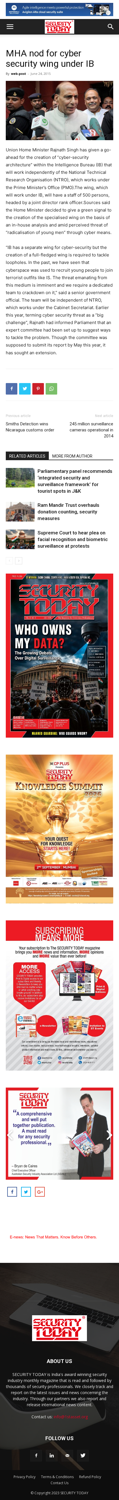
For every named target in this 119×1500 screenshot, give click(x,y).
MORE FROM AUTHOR (72, 456)
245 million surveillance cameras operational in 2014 (91, 430)
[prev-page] (9, 560)
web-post (18, 73)
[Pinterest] (38, 389)
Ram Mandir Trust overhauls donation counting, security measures (68, 511)
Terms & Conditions (57, 1476)
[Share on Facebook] (12, 1192)
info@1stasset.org (71, 1416)
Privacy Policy (25, 1476)
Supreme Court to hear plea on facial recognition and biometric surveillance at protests (73, 539)
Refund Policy (90, 1476)
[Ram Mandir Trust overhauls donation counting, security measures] (20, 512)
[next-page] (18, 560)
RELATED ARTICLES (27, 456)
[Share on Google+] (40, 1192)
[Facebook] (11, 389)
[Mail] (67, 1455)
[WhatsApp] (51, 389)
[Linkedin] (51, 1455)
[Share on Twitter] (26, 1192)
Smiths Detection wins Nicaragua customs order (30, 427)
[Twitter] (25, 389)
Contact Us (59, 1482)
